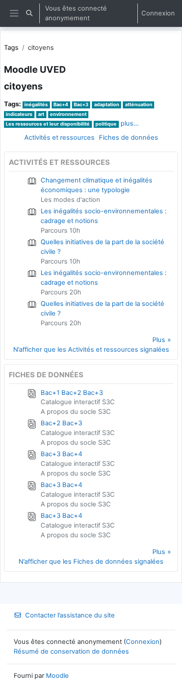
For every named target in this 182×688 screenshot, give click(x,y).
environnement (68, 114)
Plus (158, 340)
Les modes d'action (70, 200)
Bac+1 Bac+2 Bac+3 (72, 393)
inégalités (36, 104)
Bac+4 (60, 104)
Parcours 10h (60, 230)
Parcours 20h (61, 292)
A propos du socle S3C (76, 412)
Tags (11, 48)
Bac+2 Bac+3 (61, 423)
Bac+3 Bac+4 (61, 454)
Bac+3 (81, 104)
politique (106, 124)
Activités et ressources (59, 137)
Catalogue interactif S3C (78, 402)
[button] (29, 13)
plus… (130, 123)
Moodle (57, 676)
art (41, 114)
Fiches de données (128, 137)
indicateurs (19, 114)
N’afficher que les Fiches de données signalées (91, 561)
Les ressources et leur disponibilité (48, 124)
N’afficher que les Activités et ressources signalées (91, 349)
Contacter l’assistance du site (70, 615)
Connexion (158, 13)
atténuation (138, 104)
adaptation (106, 104)
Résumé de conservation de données (71, 651)
